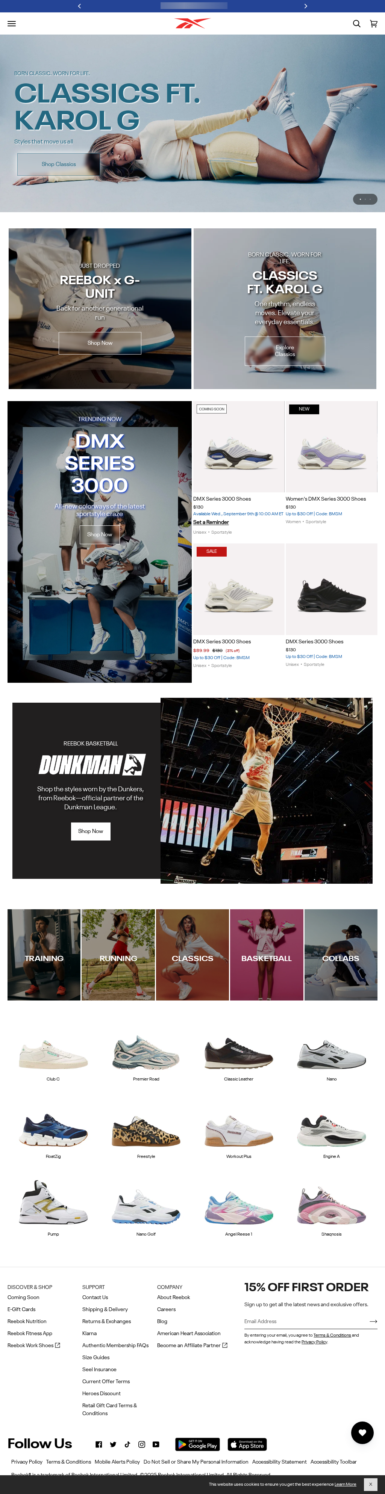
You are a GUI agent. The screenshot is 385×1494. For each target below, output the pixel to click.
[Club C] (53, 1046)
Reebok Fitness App (30, 1333)
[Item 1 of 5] (331, 589)
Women (293, 522)
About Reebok (173, 1297)
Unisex (199, 532)
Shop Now (329, 149)
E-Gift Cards (21, 1309)
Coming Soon (23, 1297)
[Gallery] (239, 447)
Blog (162, 1321)
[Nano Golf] (146, 1201)
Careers (166, 1309)
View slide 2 (365, 199)
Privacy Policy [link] (26, 1462)
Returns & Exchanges (106, 1321)
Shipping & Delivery (105, 1309)
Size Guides (95, 1357)
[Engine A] (331, 1123)
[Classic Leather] (239, 1046)
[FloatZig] (53, 1123)
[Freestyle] (146, 1123)
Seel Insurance (99, 1369)
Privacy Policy (314, 1342)
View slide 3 (370, 199)
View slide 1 (360, 199)
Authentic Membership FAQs (115, 1345)
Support (93, 1287)
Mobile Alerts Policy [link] (117, 1462)
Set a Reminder (211, 522)
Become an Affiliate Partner (192, 1346)
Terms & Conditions (332, 1335)
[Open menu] (12, 23)
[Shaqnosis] (331, 1201)
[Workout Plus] (239, 1123)
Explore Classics (285, 351)
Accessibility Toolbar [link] (334, 1462)
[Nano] (331, 1046)
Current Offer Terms (106, 1381)
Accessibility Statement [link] (279, 1462)
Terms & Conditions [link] (68, 1462)
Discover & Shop (30, 1287)
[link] (98, 1444)
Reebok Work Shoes (34, 1346)
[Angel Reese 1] (239, 1201)
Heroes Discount (101, 1393)
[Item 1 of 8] (239, 447)
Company (169, 1287)
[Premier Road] (146, 1046)
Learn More (345, 1484)
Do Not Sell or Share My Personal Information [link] (196, 1462)
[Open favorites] (362, 1433)
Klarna (89, 1333)
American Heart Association (189, 1333)
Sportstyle (221, 532)
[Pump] (53, 1201)
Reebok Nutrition (27, 1321)
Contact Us (95, 1297)
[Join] (367, 1322)
